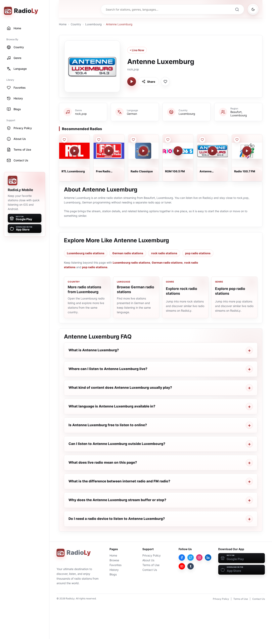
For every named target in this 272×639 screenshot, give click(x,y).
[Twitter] (190, 557)
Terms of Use (150, 565)
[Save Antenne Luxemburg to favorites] (165, 81)
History (114, 569)
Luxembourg (93, 24)
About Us (148, 560)
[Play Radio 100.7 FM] (246, 150)
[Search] (237, 9)
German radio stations (127, 253)
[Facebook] (182, 557)
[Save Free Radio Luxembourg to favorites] (99, 139)
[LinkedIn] (208, 557)
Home (63, 24)
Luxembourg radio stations (85, 253)
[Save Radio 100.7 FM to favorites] (237, 139)
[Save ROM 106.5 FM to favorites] (168, 139)
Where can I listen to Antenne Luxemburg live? (107, 369)
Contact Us (149, 569)
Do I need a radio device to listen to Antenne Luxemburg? (116, 519)
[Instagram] (199, 557)
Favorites (115, 565)
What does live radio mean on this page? (102, 462)
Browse (114, 560)
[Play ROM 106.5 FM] (178, 150)
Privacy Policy (151, 555)
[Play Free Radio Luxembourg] (108, 150)
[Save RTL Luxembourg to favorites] (64, 139)
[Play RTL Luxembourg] (74, 150)
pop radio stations (197, 253)
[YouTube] (182, 566)
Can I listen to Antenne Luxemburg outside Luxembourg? (116, 444)
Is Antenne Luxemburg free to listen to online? (107, 425)
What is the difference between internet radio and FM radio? (119, 481)
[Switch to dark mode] (253, 9)
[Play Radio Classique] (143, 150)
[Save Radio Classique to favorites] (133, 139)
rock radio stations (164, 253)
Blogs (113, 574)
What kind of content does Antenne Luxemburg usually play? (120, 388)
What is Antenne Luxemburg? (93, 350)
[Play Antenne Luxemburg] (131, 81)
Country (76, 24)
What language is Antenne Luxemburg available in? (111, 406)
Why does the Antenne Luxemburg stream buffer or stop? (117, 500)
